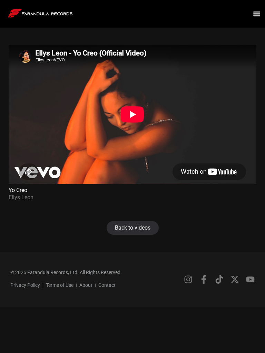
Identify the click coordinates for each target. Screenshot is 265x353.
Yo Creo (18, 190)
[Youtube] (250, 279)
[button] (257, 14)
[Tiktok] (219, 279)
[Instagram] (188, 279)
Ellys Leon (21, 197)
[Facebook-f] (203, 279)
